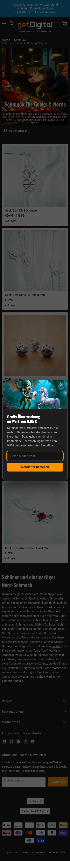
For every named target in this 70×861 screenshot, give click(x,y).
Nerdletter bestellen (35, 467)
